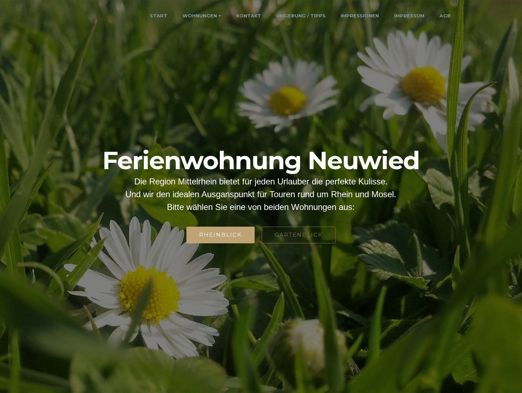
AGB (445, 15)
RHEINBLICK (220, 234)
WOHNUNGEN (200, 15)
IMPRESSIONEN (360, 15)
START (158, 15)
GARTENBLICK (298, 234)
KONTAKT (248, 15)
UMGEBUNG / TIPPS (301, 15)
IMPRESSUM (409, 15)
